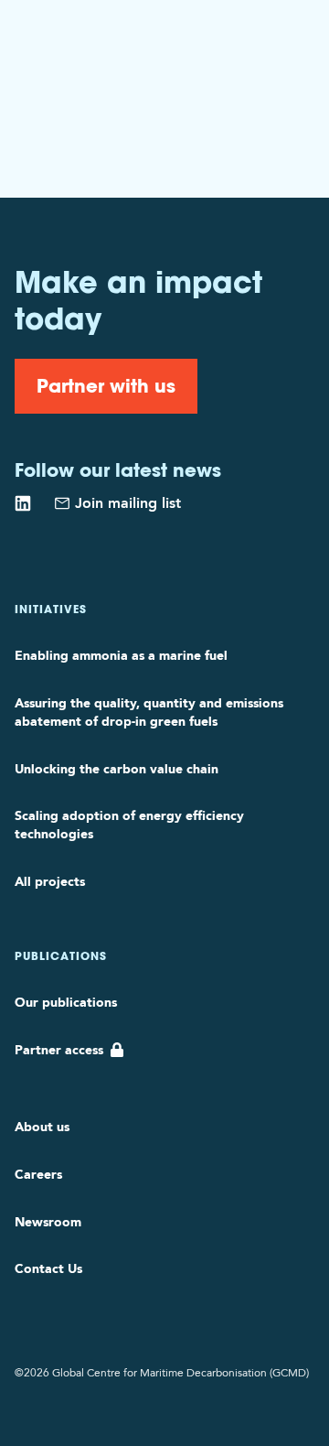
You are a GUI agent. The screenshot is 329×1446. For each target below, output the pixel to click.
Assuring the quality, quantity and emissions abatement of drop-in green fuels (149, 712)
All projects (50, 881)
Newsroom (48, 1222)
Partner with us (106, 385)
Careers (38, 1174)
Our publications (66, 1002)
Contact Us (48, 1268)
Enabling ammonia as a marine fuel (121, 655)
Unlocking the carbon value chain (116, 769)
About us (42, 1126)
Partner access (59, 1050)
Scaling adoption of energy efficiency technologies (129, 824)
